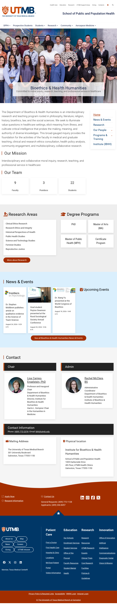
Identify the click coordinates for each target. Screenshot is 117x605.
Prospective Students (22, 25)
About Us (9, 539)
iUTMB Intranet (24, 550)
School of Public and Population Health (88, 13)
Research (71, 5)
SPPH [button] (6, 25)
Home (96, 114)
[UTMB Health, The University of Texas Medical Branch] (11, 530)
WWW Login (71, 594)
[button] (112, 5)
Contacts (101, 5)
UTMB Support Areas (83, 5)
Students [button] (39, 25)
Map (22, 539)
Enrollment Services (72, 543)
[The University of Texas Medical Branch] (19, 11)
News (7, 544)
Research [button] (52, 25)
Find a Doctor (51, 542)
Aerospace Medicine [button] (85, 25)
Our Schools (68, 538)
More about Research (17, 260)
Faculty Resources (71, 563)
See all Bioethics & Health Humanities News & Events (59, 338)
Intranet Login (82, 594)
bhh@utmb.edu (43, 431)
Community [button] (66, 25)
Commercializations (107, 553)
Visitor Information (53, 573)
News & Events (102, 119)
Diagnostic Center (106, 558)
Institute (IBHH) (102, 144)
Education (63, 5)
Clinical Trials (86, 558)
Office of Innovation (107, 538)
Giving (94, 5)
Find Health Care (52, 548)
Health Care (53, 5)
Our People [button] (99, 130)
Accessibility (60, 594)
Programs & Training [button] (100, 137)
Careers (20, 544)
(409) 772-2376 (21, 431)
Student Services (70, 548)
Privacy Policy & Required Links (41, 594)
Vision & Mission (106, 563)
